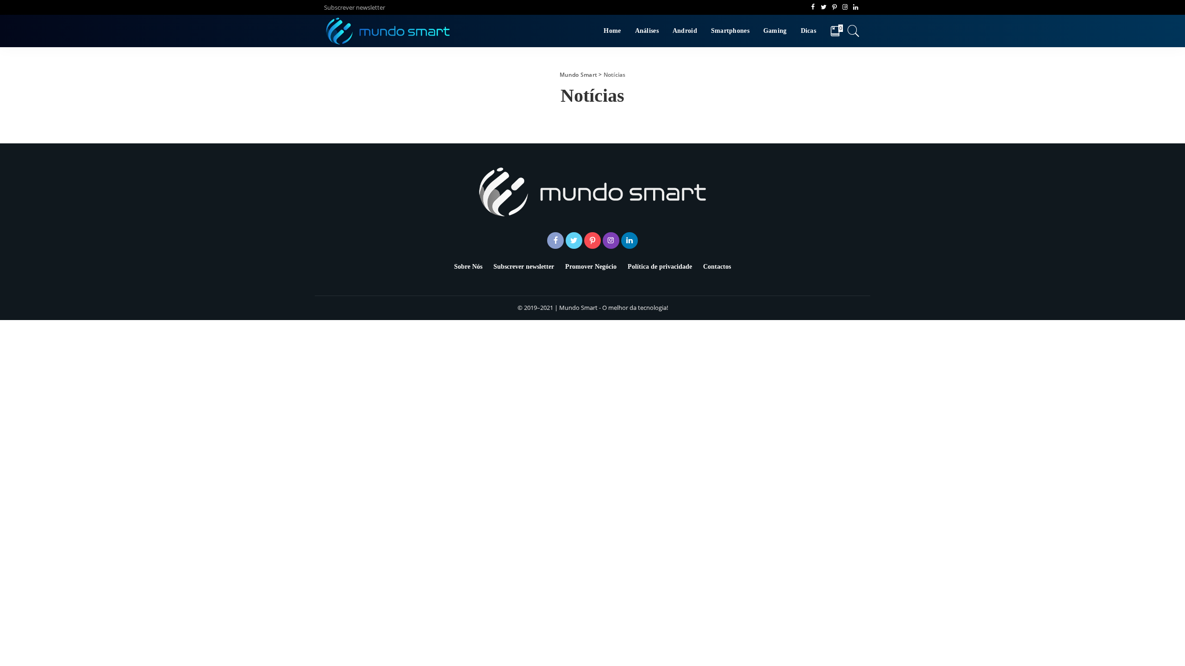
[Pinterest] (834, 7)
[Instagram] (845, 7)
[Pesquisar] (853, 31)
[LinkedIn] (855, 7)
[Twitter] (823, 7)
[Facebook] (813, 7)
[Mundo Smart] (388, 31)
